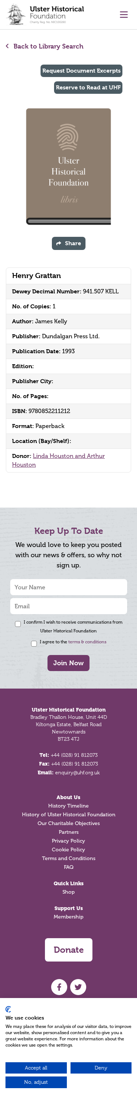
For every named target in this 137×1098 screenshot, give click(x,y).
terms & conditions (87, 641)
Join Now (68, 663)
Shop (68, 892)
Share (73, 243)
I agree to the (73, 641)
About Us (68, 797)
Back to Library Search (48, 46)
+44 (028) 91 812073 (74, 755)
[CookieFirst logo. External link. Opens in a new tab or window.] (8, 1009)
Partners (69, 832)
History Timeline (68, 806)
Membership (68, 917)
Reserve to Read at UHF (88, 87)
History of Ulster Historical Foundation (68, 815)
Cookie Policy (68, 850)
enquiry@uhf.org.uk (77, 772)
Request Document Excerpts (81, 70)
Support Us (68, 908)
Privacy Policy (68, 841)
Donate (69, 950)
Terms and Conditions (68, 858)
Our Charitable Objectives (69, 823)
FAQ (68, 867)
